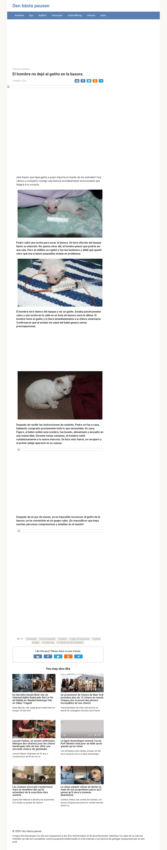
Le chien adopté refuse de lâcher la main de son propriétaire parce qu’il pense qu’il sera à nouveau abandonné (81, 791)
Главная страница (20, 69)
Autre (103, 15)
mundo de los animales (71, 642)
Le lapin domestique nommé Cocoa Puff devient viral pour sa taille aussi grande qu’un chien (81, 743)
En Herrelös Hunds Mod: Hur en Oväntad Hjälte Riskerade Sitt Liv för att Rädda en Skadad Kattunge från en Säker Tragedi (32, 699)
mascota (49, 642)
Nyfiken (43, 15)
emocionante (48, 639)
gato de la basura (80, 639)
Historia (91, 15)
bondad (32, 639)
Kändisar (19, 15)
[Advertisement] (83, 41)
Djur (31, 15)
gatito (63, 639)
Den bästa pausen (31, 5)
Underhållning (75, 15)
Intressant (57, 15)
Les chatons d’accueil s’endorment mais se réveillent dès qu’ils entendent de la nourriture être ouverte (32, 791)
